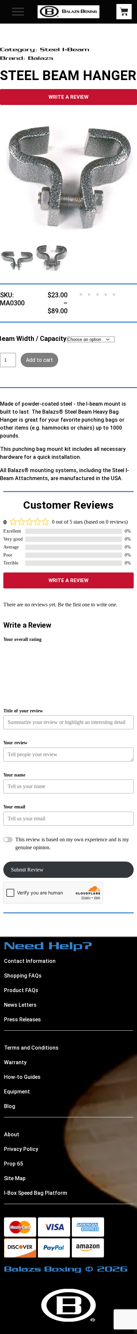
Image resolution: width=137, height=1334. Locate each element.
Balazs (40, 58)
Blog (9, 1106)
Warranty (15, 1062)
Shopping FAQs (23, 976)
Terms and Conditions (31, 1048)
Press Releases (22, 1019)
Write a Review (68, 97)
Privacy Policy (21, 1149)
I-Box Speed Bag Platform (35, 1193)
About (11, 1134)
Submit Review (27, 869)
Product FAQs (21, 990)
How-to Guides (22, 1077)
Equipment (17, 1091)
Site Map (15, 1178)
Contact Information (30, 961)
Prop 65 (13, 1164)
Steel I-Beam (64, 49)
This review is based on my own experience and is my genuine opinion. (72, 843)
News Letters (20, 1005)
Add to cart (39, 360)
